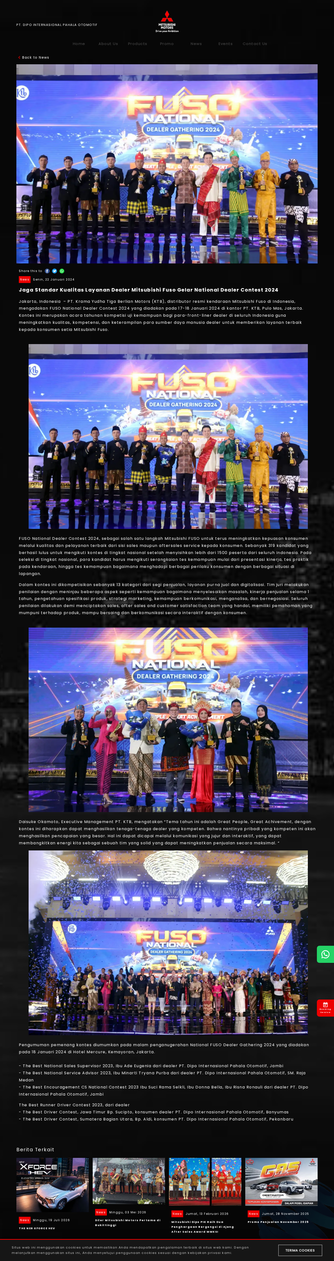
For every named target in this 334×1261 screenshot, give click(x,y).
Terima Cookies (300, 1250)
